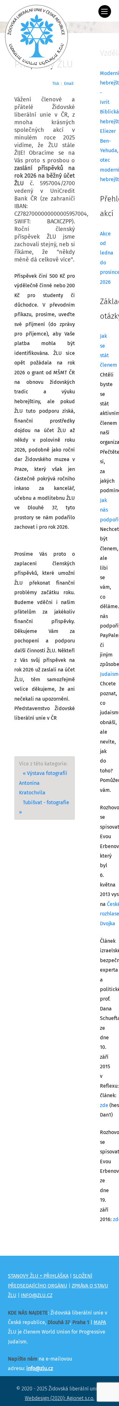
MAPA (100, 1322)
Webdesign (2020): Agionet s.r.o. (59, 1398)
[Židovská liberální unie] (36, 36)
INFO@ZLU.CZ (36, 1295)
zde (104, 1105)
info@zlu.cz (39, 1368)
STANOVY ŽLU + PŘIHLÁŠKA (38, 1276)
